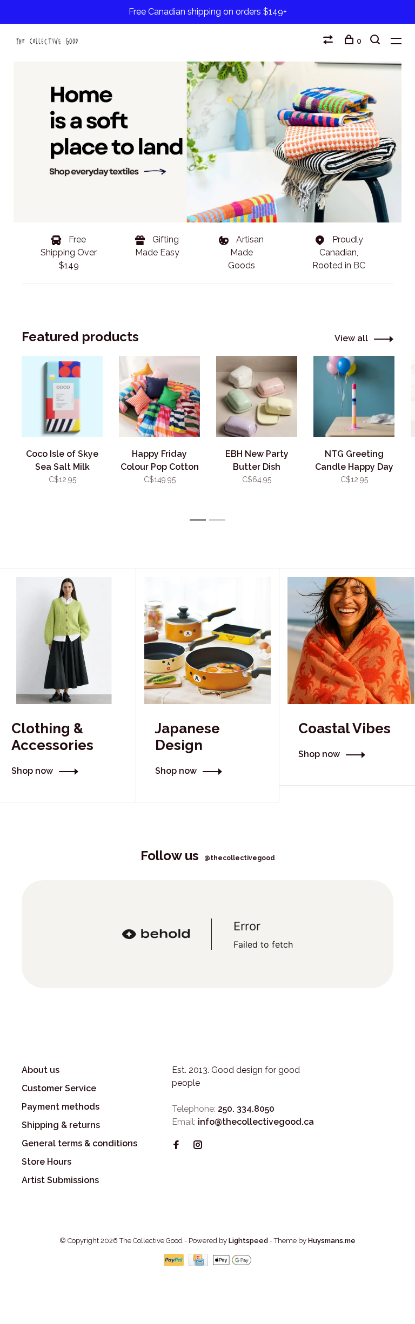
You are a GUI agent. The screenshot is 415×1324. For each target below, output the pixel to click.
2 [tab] (220, 520)
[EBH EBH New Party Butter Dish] (256, 396)
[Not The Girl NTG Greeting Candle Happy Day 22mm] (353, 396)
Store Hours (46, 1162)
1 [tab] (200, 520)
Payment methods (60, 1107)
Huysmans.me (332, 1241)
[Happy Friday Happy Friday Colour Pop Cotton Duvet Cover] (159, 396)
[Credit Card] (199, 1263)
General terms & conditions (79, 1143)
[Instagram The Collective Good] (197, 1145)
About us (40, 1070)
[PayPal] (175, 1263)
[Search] (376, 41)
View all (351, 338)
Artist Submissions (60, 1180)
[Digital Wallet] (232, 1263)
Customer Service (59, 1088)
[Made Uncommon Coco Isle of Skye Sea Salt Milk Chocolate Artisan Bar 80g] (62, 396)
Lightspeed (248, 1241)
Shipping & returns (61, 1125)
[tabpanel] (62, 433)
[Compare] (329, 41)
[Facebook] (176, 1145)
